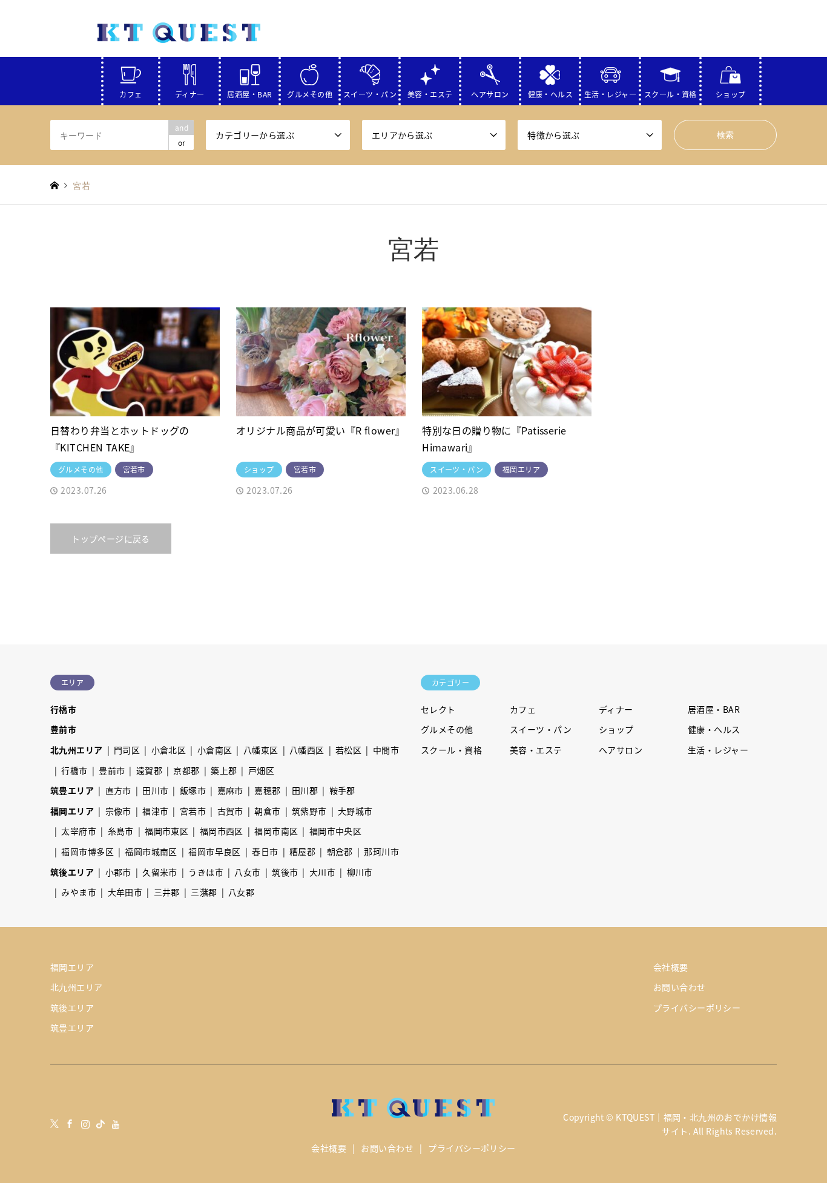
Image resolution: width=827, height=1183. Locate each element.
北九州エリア (76, 750)
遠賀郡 (149, 770)
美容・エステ (430, 91)
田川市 (155, 790)
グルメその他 (309, 91)
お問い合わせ (679, 987)
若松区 (348, 750)
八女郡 (241, 892)
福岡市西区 (221, 831)
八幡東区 (260, 750)
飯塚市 (193, 790)
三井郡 (167, 892)
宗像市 (118, 811)
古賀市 (230, 811)
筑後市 (285, 872)
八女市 (247, 872)
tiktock (100, 1123)
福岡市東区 (166, 831)
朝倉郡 (340, 851)
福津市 (155, 811)
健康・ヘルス (550, 91)
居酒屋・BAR (249, 91)
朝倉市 (267, 811)
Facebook (69, 1123)
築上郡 (224, 770)
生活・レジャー (610, 91)
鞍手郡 (342, 790)
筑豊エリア (72, 790)
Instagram (85, 1123)
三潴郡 (204, 892)
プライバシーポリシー (696, 1007)
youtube (116, 1123)
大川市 (322, 872)
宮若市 (193, 811)
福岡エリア (72, 811)
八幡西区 (307, 750)
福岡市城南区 (151, 851)
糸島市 (121, 831)
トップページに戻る (110, 539)
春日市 (265, 851)
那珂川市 (381, 851)
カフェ (130, 91)
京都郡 (186, 770)
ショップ (731, 91)
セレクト (438, 709)
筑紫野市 (309, 811)
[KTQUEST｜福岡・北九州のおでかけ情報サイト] (179, 32)
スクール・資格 (670, 91)
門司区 (127, 750)
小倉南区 (214, 750)
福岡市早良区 (214, 851)
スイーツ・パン (370, 91)
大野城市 (355, 811)
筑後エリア (72, 872)
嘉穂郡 (267, 790)
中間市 (386, 750)
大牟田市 (125, 892)
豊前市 (63, 729)
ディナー (190, 91)
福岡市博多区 (87, 851)
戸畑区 (261, 770)
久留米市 (159, 872)
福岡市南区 (276, 831)
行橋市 (63, 709)
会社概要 (670, 967)
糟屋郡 (302, 851)
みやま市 (78, 892)
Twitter (54, 1123)
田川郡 (305, 790)
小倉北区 (168, 750)
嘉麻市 (230, 790)
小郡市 (118, 872)
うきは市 (205, 872)
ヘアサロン (490, 91)
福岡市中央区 (335, 831)
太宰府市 (78, 831)
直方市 (118, 790)
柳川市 (360, 872)
